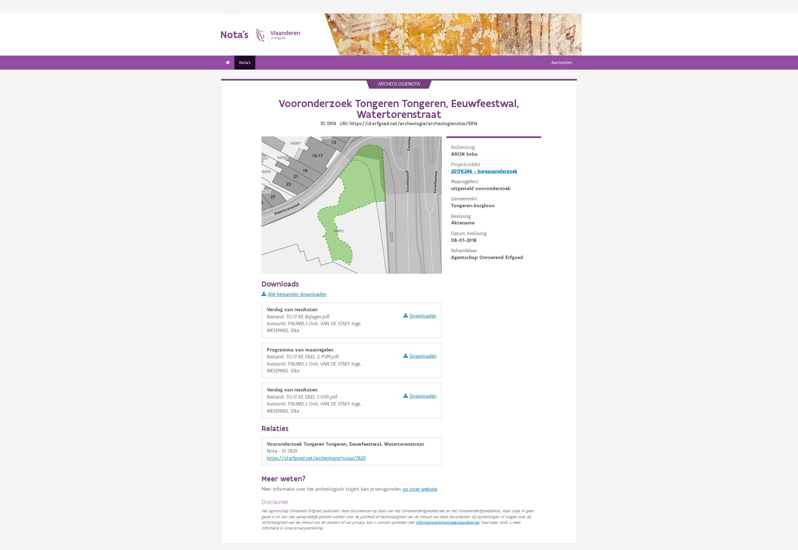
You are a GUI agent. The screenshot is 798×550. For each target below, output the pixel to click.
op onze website (419, 489)
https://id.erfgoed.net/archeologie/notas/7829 (316, 458)
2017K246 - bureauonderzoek (484, 171)
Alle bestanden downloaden (297, 294)
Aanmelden (561, 62)
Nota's (245, 62)
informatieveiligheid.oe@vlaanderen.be (447, 522)
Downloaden (423, 316)
